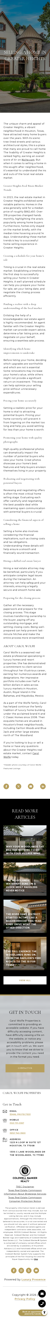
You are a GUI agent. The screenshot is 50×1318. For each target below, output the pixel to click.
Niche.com (28, 159)
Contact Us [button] (25, 1068)
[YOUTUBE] (36, 1270)
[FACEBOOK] (14, 1270)
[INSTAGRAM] (21, 1270)
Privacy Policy (25, 1299)
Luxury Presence (34, 1279)
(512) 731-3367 (17, 1123)
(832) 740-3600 (18, 1133)
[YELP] (29, 1270)
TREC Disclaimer (25, 1186)
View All (25, 980)
